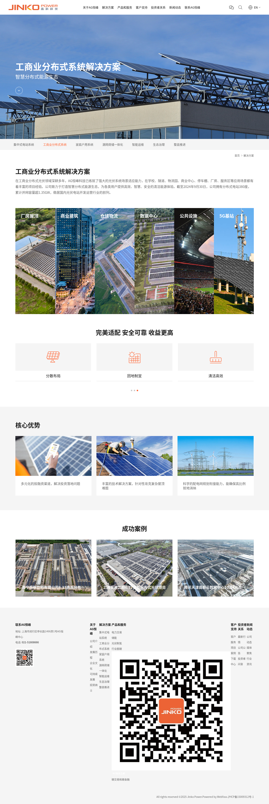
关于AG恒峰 (90, 7)
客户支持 (141, 7)
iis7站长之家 (119, 773)
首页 (237, 155)
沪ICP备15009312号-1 (241, 797)
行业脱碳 (117, 648)
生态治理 (159, 144)
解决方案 (108, 7)
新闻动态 (175, 7)
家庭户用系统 (84, 144)
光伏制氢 (117, 643)
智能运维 (138, 144)
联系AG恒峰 (192, 7)
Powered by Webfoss (214, 797)
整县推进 (180, 144)
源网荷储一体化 (112, 144)
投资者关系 (158, 7)
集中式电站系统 (24, 144)
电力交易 (117, 632)
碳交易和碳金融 (121, 779)
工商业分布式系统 (55, 144)
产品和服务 (124, 7)
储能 (114, 637)
